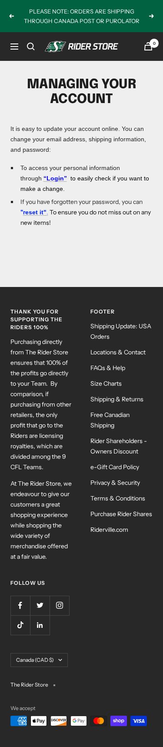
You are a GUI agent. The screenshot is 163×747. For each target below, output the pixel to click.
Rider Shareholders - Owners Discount (118, 446)
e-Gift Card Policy (114, 467)
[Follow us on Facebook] (20, 605)
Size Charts (106, 383)
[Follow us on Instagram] (59, 605)
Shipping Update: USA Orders (120, 331)
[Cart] (148, 46)
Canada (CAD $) (35, 660)
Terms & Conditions (117, 498)
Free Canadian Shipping (110, 420)
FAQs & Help (107, 368)
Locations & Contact (118, 352)
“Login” (55, 178)
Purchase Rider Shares (121, 514)
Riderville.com (109, 530)
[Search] (31, 46)
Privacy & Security (115, 483)
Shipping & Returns (116, 399)
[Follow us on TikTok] (20, 625)
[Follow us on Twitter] (40, 605)
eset (31, 212)
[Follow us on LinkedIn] (40, 625)
